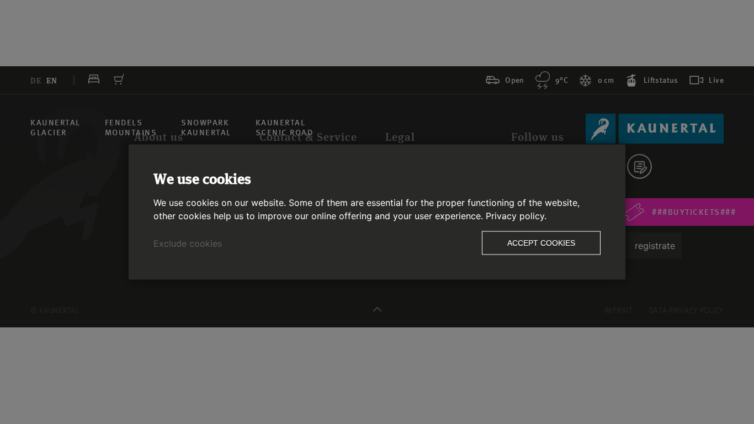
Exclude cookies (187, 243)
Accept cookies (541, 243)
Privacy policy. (516, 215)
